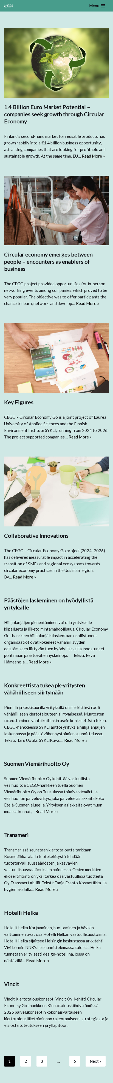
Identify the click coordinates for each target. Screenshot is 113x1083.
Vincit (11, 984)
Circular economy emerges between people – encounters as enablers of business (48, 261)
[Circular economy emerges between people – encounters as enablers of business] (56, 211)
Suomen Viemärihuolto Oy (36, 763)
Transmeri (16, 834)
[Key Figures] (56, 358)
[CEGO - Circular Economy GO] (8, 5)
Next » (95, 1061)
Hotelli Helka (21, 912)
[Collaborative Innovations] (56, 491)
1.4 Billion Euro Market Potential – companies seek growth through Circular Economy (54, 114)
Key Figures (18, 402)
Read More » (93, 155)
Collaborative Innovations (36, 535)
